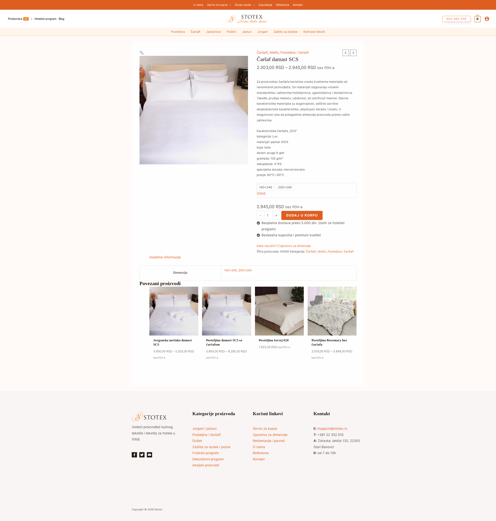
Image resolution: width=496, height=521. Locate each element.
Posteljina (178, 32)
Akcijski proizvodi (205, 465)
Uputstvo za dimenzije (295, 246)
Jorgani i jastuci (204, 428)
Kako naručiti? (267, 246)
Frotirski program (205, 453)
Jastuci (247, 32)
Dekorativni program (208, 459)
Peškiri (231, 32)
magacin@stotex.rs (332, 428)
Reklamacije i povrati (269, 441)
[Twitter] (142, 454)
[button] (229, 5)
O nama (259, 447)
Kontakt (259, 459)
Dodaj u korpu (302, 215)
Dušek (197, 441)
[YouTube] (149, 454)
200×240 (245, 270)
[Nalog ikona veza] (487, 18)
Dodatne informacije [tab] (165, 257)
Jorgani (262, 32)
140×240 (230, 270)
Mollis (274, 52)
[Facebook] (134, 454)
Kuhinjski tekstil (314, 32)
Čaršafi (195, 32)
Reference (261, 453)
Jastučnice (213, 32)
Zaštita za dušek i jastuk (211, 447)
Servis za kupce (265, 428)
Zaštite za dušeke (286, 32)
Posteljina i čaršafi (295, 52)
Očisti (261, 193)
